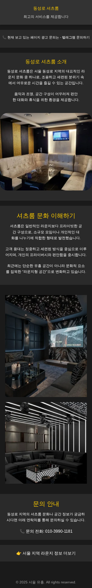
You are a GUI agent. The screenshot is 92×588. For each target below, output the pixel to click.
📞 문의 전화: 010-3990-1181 (46, 531)
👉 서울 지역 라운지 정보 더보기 (46, 553)
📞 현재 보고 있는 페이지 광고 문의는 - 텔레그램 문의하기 (46, 37)
